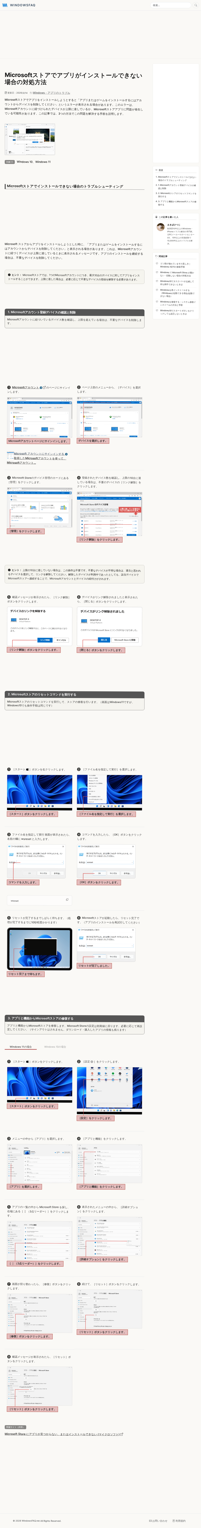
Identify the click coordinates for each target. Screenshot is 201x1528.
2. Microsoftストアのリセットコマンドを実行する (177, 195)
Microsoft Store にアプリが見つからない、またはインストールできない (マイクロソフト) (62, 1434)
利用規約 (181, 1520)
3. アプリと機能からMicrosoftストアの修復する (177, 203)
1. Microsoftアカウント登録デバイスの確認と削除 (177, 187)
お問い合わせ (159, 1520)
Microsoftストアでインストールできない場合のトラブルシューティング (177, 179)
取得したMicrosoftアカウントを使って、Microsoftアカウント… (36, 458)
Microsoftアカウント (26, 387)
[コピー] (67, 899)
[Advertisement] (96, 34)
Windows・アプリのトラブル (51, 93)
